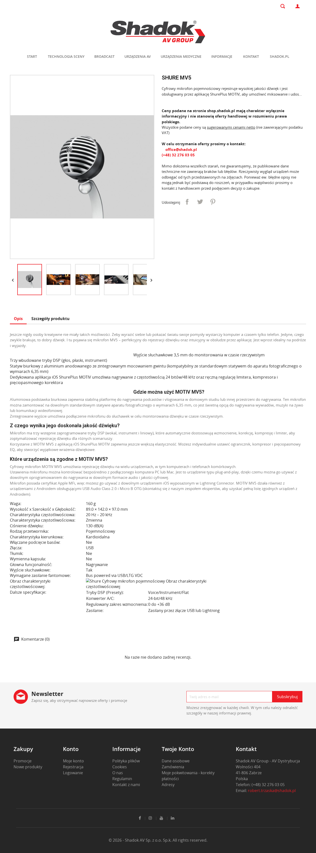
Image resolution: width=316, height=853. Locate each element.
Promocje (23, 761)
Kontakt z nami (126, 784)
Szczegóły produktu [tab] (50, 318)
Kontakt (251, 56)
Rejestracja (73, 767)
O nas (117, 772)
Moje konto (73, 761)
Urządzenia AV (137, 56)
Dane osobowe (176, 761)
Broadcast (104, 56)
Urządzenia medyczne (181, 56)
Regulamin (122, 778)
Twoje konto (178, 749)
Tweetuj (200, 202)
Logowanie (73, 772)
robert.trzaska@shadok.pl (272, 790)
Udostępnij (187, 202)
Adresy (168, 784)
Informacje (221, 56)
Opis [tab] (18, 318)
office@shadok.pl (180, 149)
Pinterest (213, 202)
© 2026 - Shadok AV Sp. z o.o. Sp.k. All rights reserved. (158, 840)
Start (32, 56)
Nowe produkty (28, 767)
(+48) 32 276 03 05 (178, 154)
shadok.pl (279, 56)
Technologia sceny (66, 56)
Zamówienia (173, 767)
